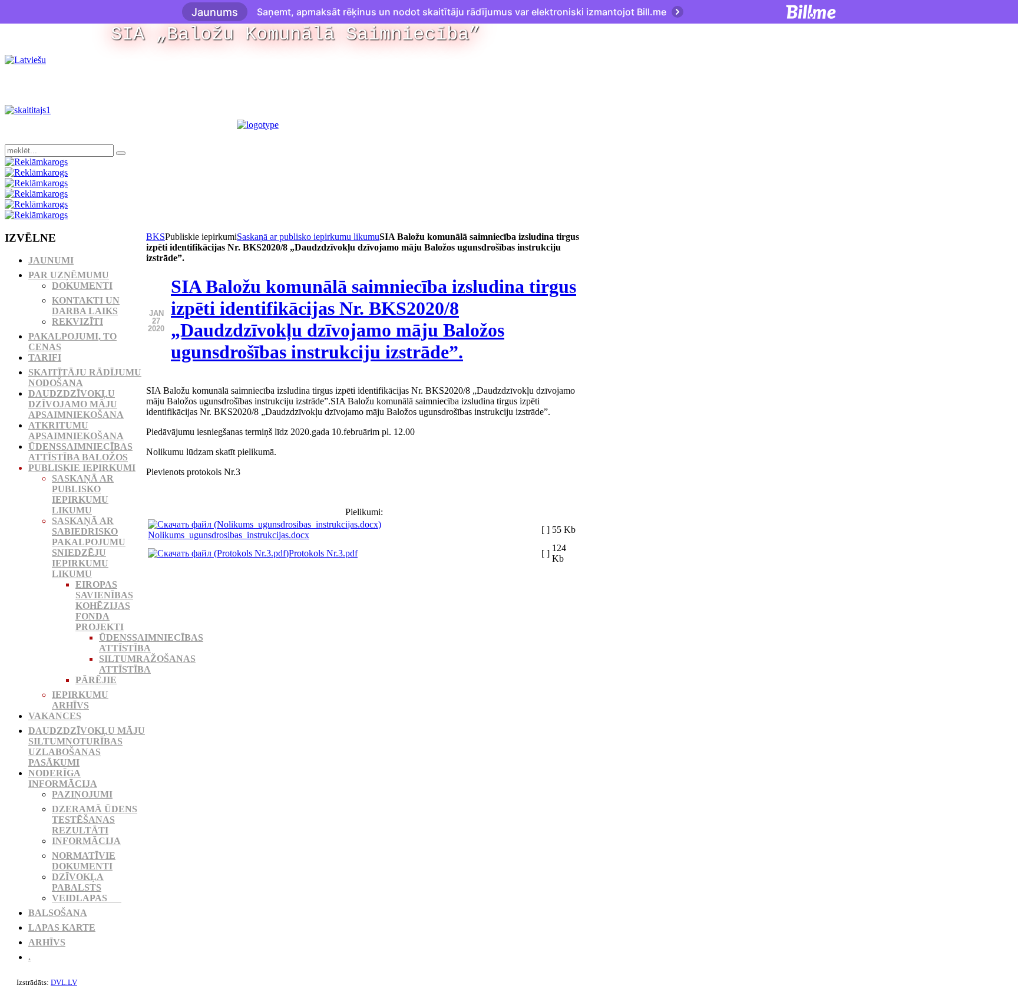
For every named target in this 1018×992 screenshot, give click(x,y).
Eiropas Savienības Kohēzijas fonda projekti (104, 605)
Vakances (54, 716)
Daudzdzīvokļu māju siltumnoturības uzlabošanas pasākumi (86, 746)
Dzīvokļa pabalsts (78, 882)
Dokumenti (82, 286)
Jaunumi (51, 260)
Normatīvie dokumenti (83, 861)
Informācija (86, 841)
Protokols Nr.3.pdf (323, 553)
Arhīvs (46, 942)
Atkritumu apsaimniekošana (76, 430)
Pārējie (96, 680)
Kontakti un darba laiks (86, 305)
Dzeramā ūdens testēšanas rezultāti (94, 819)
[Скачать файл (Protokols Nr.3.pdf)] (218, 553)
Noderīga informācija (62, 778)
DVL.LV (64, 982)
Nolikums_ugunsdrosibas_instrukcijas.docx (228, 535)
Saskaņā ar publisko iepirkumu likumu (308, 237)
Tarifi (44, 357)
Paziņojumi (82, 794)
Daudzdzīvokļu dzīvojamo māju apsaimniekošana (76, 404)
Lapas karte (61, 927)
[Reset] (120, 153)
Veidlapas (86, 898)
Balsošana (57, 913)
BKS (155, 237)
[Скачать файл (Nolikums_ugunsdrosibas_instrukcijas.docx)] (264, 524)
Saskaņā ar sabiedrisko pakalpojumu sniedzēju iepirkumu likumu (88, 547)
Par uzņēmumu (68, 275)
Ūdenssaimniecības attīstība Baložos (80, 451)
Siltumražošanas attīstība (147, 664)
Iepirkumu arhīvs (80, 700)
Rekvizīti (77, 322)
